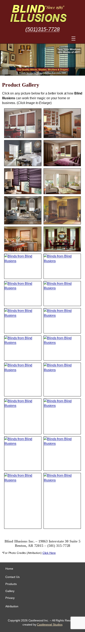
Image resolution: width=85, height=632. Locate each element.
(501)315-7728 (42, 29)
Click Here (49, 553)
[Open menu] (73, 38)
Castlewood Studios (49, 624)
